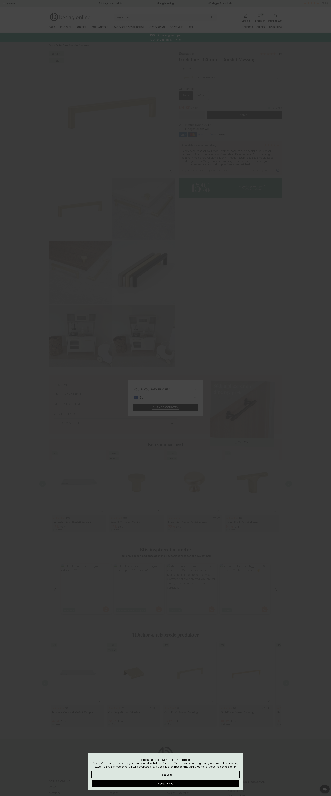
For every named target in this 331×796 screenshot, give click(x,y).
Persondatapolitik (226, 766)
